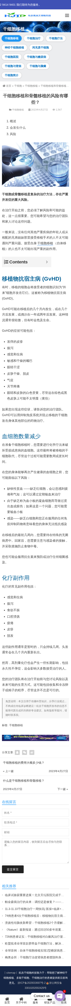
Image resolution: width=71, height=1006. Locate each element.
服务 (35, 1002)
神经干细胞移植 (14, 47)
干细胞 (18, 85)
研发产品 (49, 1002)
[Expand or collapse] (46, 262)
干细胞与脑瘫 (38, 66)
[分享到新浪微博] (31, 752)
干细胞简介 (12, 75)
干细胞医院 (12, 56)
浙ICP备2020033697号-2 (32, 982)
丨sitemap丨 (11, 972)
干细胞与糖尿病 (36, 56)
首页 (8, 85)
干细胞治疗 (34, 38)
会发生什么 (18, 127)
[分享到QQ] (17, 752)
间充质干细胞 (40, 47)
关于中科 (21, 1002)
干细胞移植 (12, 38)
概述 (13, 121)
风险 (13, 134)
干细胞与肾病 (13, 66)
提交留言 (13, 869)
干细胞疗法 (56, 38)
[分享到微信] (24, 752)
